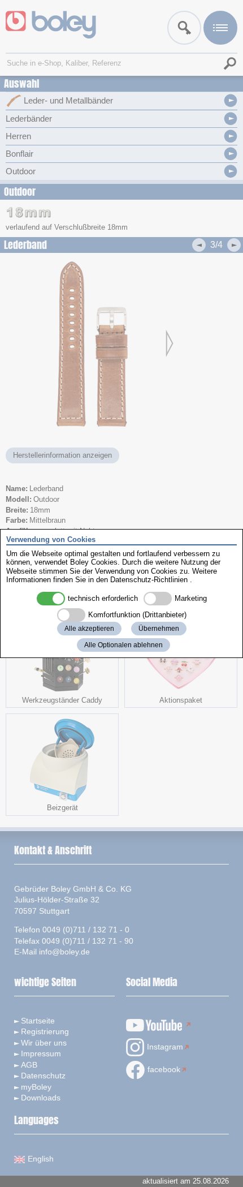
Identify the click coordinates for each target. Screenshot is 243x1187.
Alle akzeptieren (89, 629)
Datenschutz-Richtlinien (149, 579)
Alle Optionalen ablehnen (123, 645)
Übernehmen (158, 629)
